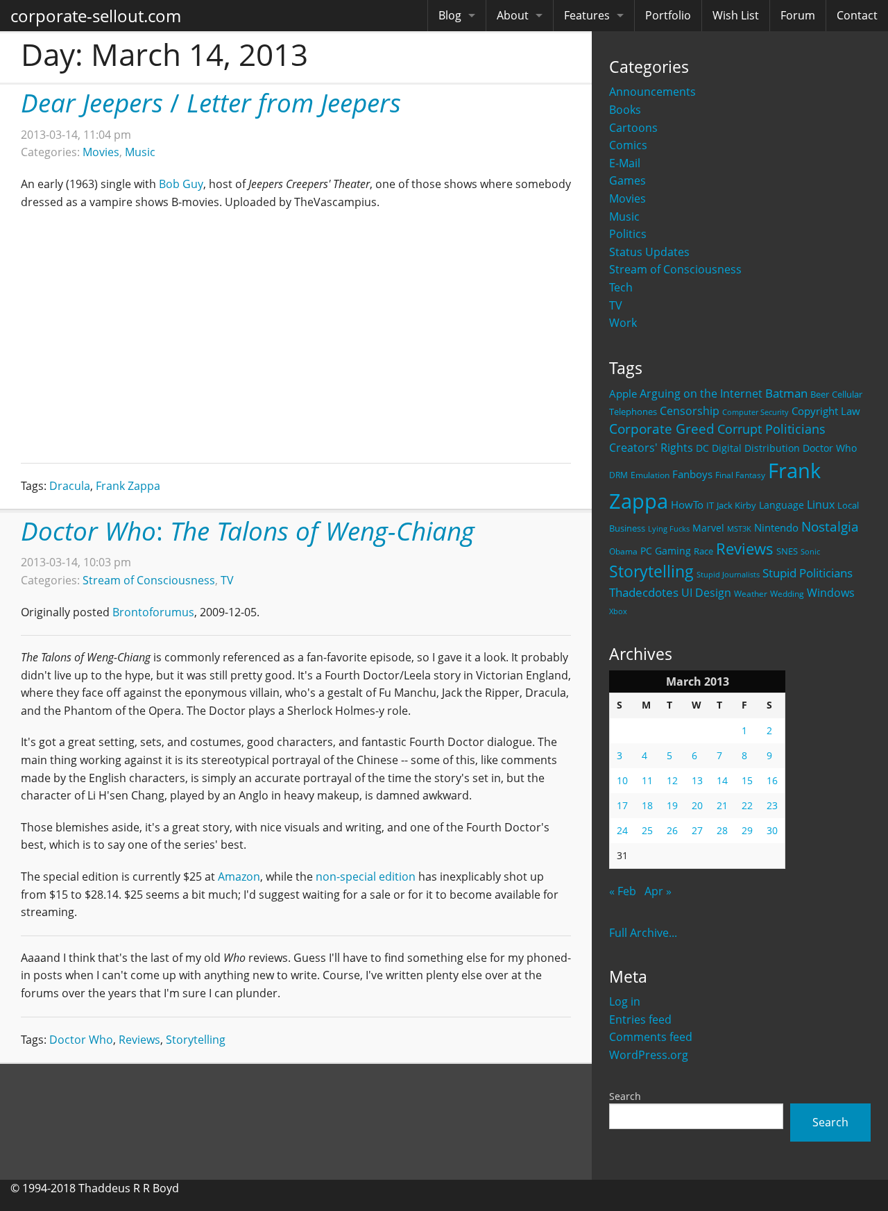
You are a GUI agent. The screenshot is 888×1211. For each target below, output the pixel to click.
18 (647, 805)
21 (722, 805)
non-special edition (366, 876)
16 (772, 780)
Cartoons (633, 127)
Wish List (735, 15)
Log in (624, 1001)
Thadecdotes (643, 592)
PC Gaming (665, 550)
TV (615, 305)
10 (622, 780)
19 (672, 805)
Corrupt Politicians (771, 429)
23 (772, 805)
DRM (618, 475)
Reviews (745, 548)
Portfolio (668, 15)
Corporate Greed (662, 428)
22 (747, 805)
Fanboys (692, 474)
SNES (787, 551)
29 (747, 830)
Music (624, 216)
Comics (628, 145)
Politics (628, 234)
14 (722, 780)
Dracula (69, 485)
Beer (819, 394)
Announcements (652, 91)
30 (772, 830)
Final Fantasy (740, 475)
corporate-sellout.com (95, 15)
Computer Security (755, 412)
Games (627, 180)
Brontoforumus (153, 612)
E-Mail (624, 163)
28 (722, 830)
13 (697, 780)
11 (647, 780)
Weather (750, 594)
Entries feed (640, 1019)
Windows (831, 592)
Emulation (650, 475)
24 (622, 830)
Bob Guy (181, 184)
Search (625, 1096)
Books (625, 109)
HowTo (687, 504)
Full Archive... (643, 932)
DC (702, 448)
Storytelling (651, 571)
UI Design (706, 592)
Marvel (708, 527)
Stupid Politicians (807, 573)
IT (710, 505)
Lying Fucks (669, 529)
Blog (449, 15)
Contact (857, 15)
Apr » (658, 891)
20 (697, 805)
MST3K (739, 529)
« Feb (622, 891)
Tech (621, 287)
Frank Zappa (128, 485)
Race (703, 551)
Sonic (810, 551)
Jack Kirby (736, 505)
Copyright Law (826, 411)
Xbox (618, 611)
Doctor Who (830, 448)
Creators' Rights (651, 447)
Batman (786, 393)
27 (697, 830)
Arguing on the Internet (701, 393)
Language (781, 504)
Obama (623, 551)
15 (747, 780)
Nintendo (776, 527)
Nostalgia (830, 526)
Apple (623, 393)
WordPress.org (648, 1054)
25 (647, 830)
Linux (821, 504)
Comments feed (650, 1036)
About (513, 15)
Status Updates (649, 252)
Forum (797, 15)
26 (672, 830)
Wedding (787, 593)
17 (622, 805)
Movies (627, 198)
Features (587, 15)
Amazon (239, 876)
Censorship (689, 410)
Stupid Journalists (728, 574)
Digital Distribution (756, 448)
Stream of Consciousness (675, 269)
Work (623, 322)
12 (672, 780)
